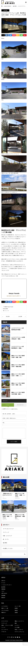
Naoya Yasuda (10, 306)
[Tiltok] (14, 637)
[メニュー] (25, 2)
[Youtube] (17, 637)
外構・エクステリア (7, 535)
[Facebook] (8, 637)
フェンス (3, 627)
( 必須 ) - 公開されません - (9, 418)
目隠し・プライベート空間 (7, 625)
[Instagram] (12, 637)
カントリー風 (17, 606)
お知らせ (3, 580)
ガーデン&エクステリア (8, 528)
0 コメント (8, 404)
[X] (10, 637)
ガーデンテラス (4, 621)
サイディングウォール (19, 631)
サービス (3, 582)
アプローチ (3, 631)
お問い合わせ (4, 593)
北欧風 (16, 612)
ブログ (2, 591)
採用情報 (3, 595)
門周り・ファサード (19, 629)
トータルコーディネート (6, 584)
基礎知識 (3, 589)
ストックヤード (4, 629)
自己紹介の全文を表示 (13, 296)
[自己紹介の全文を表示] (20, 296)
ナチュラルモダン (5, 610)
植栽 (16, 623)
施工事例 (5, 10)
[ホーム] (1, 6)
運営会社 (3, 597)
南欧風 (16, 610)
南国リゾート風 (4, 608)
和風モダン (3, 612)
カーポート (17, 625)
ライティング (6, 532)
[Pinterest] (15, 637)
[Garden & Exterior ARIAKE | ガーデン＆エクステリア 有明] (7, 2)
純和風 (16, 608)
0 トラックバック (20, 404)
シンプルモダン (4, 606)
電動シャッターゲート (19, 621)
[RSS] (19, 637)
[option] (14, 566)
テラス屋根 (17, 627)
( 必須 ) (9, 413)
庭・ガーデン (6, 539)
